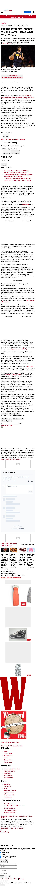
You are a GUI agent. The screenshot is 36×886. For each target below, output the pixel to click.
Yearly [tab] (17, 413)
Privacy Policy (8, 777)
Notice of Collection (7, 139)
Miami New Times (9, 808)
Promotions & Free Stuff (12, 769)
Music (6, 758)
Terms (17, 139)
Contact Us (7, 786)
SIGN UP (5, 137)
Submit (8, 876)
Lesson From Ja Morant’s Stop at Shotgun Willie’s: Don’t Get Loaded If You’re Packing (17, 179)
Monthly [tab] (11, 413)
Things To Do (8, 760)
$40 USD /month (7, 421)
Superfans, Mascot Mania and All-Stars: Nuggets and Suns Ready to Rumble (16, 171)
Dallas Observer (9, 804)
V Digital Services (9, 812)
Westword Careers (10, 790)
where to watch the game (13, 374)
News (5, 751)
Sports (3, 23)
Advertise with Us (9, 771)
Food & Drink (8, 753)
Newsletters (8, 762)
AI (24, 816)
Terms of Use (8, 775)
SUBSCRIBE (6, 153)
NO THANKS (15, 153)
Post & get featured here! (11, 578)
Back (2, 876)
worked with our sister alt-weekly (17, 96)
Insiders (3, 854)
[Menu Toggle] (2, 12)
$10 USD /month (7, 419)
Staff (5, 788)
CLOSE (4, 165)
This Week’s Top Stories (8, 856)
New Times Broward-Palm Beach (14, 806)
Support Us (27, 11)
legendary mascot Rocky (19, 349)
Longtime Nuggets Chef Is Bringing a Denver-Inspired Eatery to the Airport (18, 175)
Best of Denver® (6, 858)
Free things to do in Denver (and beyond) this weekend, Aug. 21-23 (18, 16)
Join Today (4, 860)
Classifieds (7, 773)
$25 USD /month (18, 419)
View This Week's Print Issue (10, 742)
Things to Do (5, 853)
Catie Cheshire (7, 44)
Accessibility (19, 816)
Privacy (22, 139)
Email (3, 132)
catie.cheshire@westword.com (11, 459)
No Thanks (4, 862)
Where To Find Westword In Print (11, 746)
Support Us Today (7, 425)
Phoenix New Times (10, 810)
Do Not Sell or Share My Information (12, 828)
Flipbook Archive (9, 793)
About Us (7, 784)
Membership (8, 797)
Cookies (12, 816)
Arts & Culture (8, 756)
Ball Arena (25, 204)
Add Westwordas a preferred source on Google (12, 76)
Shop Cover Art (9, 795)
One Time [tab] (5, 413)
